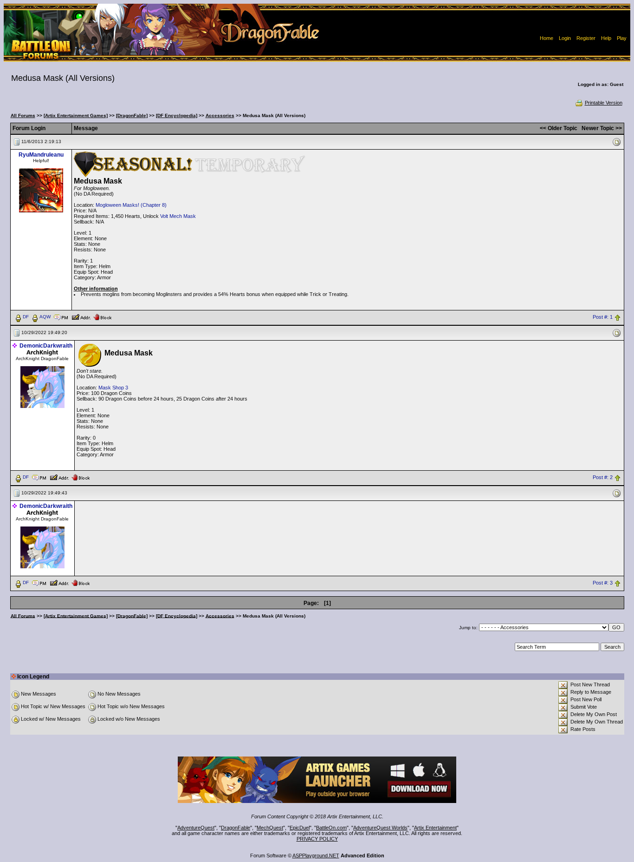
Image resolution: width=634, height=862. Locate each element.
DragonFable (235, 827)
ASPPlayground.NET (315, 855)
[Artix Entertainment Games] (76, 115)
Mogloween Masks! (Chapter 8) (131, 205)
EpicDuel (300, 827)
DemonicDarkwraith (45, 345)
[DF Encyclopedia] (176, 115)
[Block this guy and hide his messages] (102, 316)
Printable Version (603, 102)
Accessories (220, 115)
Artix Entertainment (435, 827)
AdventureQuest (195, 827)
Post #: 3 (603, 583)
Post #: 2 (603, 477)
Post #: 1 (603, 317)
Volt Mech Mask (178, 216)
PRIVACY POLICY (317, 839)
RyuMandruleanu (41, 154)
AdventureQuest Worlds (380, 827)
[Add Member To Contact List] (81, 316)
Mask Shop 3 (113, 387)
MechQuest (270, 827)
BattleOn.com (331, 827)
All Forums (23, 115)
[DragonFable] (132, 115)
